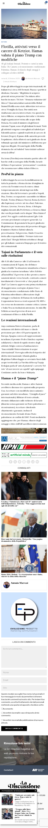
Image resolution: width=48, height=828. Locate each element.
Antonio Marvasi (33, 78)
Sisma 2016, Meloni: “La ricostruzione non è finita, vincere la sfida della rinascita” (22, 575)
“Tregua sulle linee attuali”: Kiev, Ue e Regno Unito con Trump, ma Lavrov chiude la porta (25, 813)
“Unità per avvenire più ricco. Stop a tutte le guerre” (24, 797)
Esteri (4, 42)
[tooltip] (10, 461)
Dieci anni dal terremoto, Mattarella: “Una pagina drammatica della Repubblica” (21, 540)
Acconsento (8, 709)
